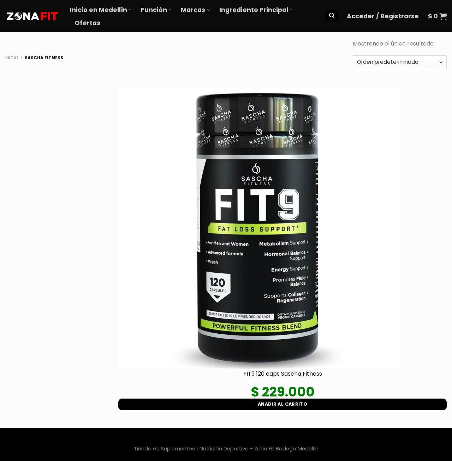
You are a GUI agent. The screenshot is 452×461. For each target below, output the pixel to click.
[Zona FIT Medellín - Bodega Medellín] (32, 16)
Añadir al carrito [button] (283, 404)
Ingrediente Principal (253, 10)
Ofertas (87, 23)
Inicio (11, 58)
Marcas (193, 10)
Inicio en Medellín (98, 10)
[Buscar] (332, 16)
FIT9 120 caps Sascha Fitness (282, 374)
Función (154, 10)
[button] (383, 16)
